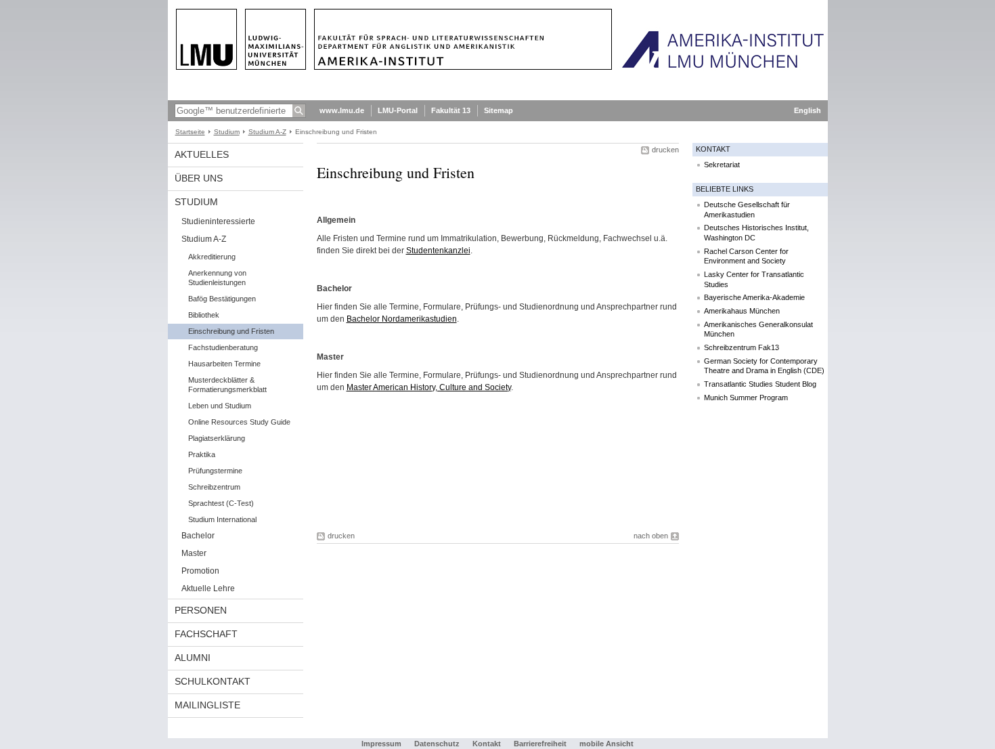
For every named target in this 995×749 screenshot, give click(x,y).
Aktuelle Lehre (208, 588)
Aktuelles (202, 154)
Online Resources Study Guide (239, 422)
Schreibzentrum (214, 487)
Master (193, 553)
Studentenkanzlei (438, 250)
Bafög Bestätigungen (222, 299)
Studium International (222, 519)
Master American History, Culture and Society (429, 387)
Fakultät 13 (450, 110)
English (807, 110)
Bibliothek (203, 315)
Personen (201, 610)
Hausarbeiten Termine (224, 364)
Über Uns (199, 178)
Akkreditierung (212, 257)
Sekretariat (722, 164)
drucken (665, 150)
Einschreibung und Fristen (231, 331)
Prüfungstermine (215, 471)
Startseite (190, 131)
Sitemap (498, 110)
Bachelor (198, 535)
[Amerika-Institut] (498, 97)
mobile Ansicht (606, 744)
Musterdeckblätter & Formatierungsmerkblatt (227, 384)
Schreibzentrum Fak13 (741, 347)
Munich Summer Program (746, 397)
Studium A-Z (267, 131)
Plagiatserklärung (216, 438)
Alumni (193, 657)
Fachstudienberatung (223, 347)
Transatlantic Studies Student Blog (760, 384)
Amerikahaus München (742, 311)
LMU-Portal (398, 110)
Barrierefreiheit (541, 744)
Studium (227, 131)
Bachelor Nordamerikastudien (402, 319)
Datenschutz (437, 744)
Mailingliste (207, 705)
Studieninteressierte (218, 221)
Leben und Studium (219, 406)
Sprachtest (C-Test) (221, 503)
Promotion (200, 571)
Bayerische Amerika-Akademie (754, 297)
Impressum (381, 744)
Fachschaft (206, 633)
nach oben (651, 536)
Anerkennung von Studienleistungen (217, 277)
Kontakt (486, 744)
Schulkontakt (212, 681)
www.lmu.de (341, 110)
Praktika (201, 454)
